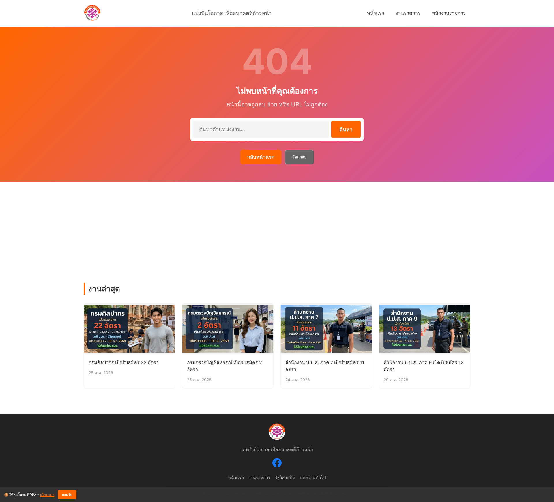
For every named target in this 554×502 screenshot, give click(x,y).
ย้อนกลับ (299, 157)
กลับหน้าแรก (260, 157)
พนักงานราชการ (449, 13)
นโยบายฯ (47, 494)
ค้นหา (346, 129)
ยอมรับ (67, 495)
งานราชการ (408, 13)
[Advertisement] (277, 225)
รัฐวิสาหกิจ (285, 477)
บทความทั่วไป (313, 477)
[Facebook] (277, 464)
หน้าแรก (375, 13)
